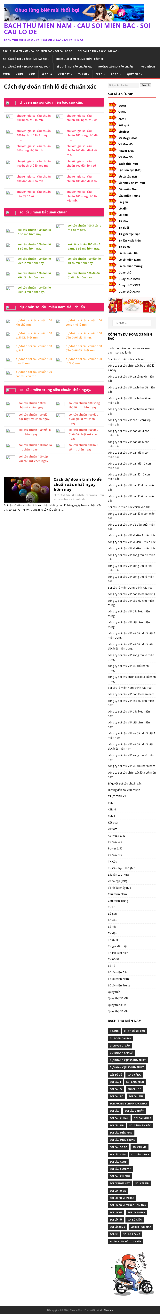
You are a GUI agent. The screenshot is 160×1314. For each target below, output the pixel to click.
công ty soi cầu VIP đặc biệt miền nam (129, 714)
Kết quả (47, 74)
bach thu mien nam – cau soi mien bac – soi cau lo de (37, 51)
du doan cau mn (120, 1038)
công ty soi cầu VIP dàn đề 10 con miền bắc (129, 466)
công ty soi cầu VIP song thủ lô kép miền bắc (130, 568)
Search (145, 85)
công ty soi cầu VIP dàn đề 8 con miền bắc (128, 455)
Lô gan (123, 202)
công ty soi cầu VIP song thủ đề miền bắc (131, 557)
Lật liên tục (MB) (129, 170)
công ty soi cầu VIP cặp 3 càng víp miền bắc (129, 422)
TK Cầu (82, 74)
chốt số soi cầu (134, 1031)
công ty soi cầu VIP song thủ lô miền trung (131, 657)
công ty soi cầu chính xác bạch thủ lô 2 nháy (131, 368)
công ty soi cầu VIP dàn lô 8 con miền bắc (131, 516)
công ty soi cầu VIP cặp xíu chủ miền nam (131, 703)
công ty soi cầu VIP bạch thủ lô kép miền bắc (130, 400)
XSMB (6, 74)
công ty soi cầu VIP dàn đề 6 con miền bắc (128, 444)
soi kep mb (142, 1183)
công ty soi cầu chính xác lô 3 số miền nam (132, 775)
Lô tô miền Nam (129, 259)
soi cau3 (115, 1082)
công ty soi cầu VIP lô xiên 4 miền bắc (132, 548)
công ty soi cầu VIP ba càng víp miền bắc (131, 379)
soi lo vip (116, 1212)
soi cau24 (116, 1089)
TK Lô (98, 74)
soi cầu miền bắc (140, 1125)
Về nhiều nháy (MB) (131, 183)
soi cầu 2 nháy (134, 1110)
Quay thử (133, 74)
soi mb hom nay (141, 1227)
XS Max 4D (125, 144)
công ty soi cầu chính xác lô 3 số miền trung (132, 679)
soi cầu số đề (118, 1147)
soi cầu (114, 1110)
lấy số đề (116, 1074)
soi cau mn (136, 1096)
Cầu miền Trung (129, 195)
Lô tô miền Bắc (128, 253)
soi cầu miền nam (121, 1132)
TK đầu (123, 221)
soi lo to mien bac (122, 1198)
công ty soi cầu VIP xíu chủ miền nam (131, 766)
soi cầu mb (117, 1125)
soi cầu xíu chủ (120, 1176)
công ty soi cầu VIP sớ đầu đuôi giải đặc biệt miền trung (130, 646)
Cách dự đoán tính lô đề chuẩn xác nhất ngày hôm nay (78, 484)
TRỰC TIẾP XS (147, 66)
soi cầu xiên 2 (140, 1154)
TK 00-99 (124, 247)
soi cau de (134, 1089)
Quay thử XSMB (129, 279)
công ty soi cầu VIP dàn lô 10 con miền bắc (129, 477)
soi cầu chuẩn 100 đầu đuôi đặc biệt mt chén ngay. (84, 434)
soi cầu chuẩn (119, 1118)
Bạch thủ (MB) (128, 163)
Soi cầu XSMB (118, 1161)
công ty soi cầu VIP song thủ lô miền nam (131, 757)
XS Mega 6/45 (127, 138)
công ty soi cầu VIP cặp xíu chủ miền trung (131, 603)
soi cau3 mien (135, 1082)
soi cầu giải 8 (142, 1118)
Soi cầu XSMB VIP (120, 1169)
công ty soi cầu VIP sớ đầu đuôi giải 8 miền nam (131, 735)
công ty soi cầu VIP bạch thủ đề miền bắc (131, 390)
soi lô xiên (134, 1219)
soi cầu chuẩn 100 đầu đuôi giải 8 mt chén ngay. (83, 419)
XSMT (32, 74)
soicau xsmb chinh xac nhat (128, 1103)
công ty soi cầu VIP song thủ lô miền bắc (131, 579)
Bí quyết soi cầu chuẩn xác (74, 66)
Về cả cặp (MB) (128, 176)
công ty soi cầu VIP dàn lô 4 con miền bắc (131, 487)
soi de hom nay (120, 1183)
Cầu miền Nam (128, 189)
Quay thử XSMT (129, 285)
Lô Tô (114, 74)
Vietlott (64, 74)
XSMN (19, 74)
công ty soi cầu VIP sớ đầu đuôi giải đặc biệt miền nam (130, 746)
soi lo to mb (118, 1190)
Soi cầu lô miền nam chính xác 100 (25, 66)
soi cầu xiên (118, 1154)
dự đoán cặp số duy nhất (127, 1067)
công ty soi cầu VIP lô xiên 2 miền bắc (132, 535)
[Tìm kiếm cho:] (132, 323)
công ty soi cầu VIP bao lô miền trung (131, 594)
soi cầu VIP (139, 1147)
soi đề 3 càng (131, 1234)
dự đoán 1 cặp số (121, 1053)
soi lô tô (116, 1219)
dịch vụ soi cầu (120, 1045)
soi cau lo (116, 1096)
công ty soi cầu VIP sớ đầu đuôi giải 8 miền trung (131, 635)
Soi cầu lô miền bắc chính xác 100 (25, 59)
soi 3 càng (134, 1074)
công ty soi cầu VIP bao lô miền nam (131, 694)
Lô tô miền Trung (130, 266)
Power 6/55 (126, 151)
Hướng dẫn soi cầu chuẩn (115, 66)
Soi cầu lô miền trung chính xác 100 (79, 59)
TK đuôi (123, 227)
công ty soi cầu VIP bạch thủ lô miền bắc (131, 411)
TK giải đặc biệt (129, 234)
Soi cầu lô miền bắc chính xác (97, 51)
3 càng (114, 1031)
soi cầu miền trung (122, 1140)
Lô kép (123, 215)
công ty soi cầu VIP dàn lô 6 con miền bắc (131, 498)
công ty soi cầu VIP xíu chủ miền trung (128, 668)
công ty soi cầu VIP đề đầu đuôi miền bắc (131, 527)
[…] (63, 509)
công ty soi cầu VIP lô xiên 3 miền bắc (132, 542)
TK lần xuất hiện (129, 240)
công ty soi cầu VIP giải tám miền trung (129, 624)
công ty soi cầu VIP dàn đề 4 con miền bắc (128, 433)
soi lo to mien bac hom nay (128, 1205)
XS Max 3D (125, 157)
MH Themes (106, 1310)
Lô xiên (123, 208)
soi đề (114, 1234)
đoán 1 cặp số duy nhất (125, 1241)
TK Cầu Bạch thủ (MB (121, 868)
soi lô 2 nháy (136, 1212)
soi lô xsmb (117, 1227)
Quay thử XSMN (129, 291)
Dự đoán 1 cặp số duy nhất (128, 1060)
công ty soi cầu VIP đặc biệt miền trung (129, 613)
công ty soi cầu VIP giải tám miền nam (129, 725)
